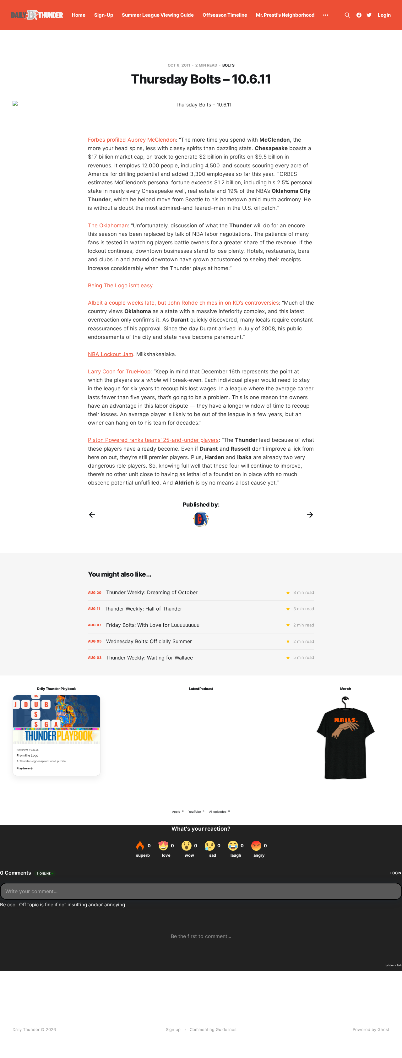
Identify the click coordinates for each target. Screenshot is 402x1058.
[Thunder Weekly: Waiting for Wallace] (201, 658)
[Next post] (310, 514)
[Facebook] (358, 15)
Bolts (228, 65)
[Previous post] (92, 514)
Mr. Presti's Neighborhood (285, 15)
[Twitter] (369, 15)
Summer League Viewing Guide (158, 15)
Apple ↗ (178, 811)
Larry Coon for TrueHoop (119, 371)
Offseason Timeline (225, 15)
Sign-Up (103, 15)
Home (78, 15)
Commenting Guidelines (213, 1029)
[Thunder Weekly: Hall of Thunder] (201, 609)
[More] (325, 15)
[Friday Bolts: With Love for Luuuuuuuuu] (201, 625)
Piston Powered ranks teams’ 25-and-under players (153, 440)
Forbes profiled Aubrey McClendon (132, 140)
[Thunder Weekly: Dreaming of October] (201, 592)
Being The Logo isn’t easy (120, 285)
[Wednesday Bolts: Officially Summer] (201, 641)
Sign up (173, 1029)
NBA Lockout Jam (110, 354)
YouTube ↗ (196, 811)
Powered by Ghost (371, 1029)
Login (384, 15)
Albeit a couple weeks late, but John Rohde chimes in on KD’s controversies (183, 303)
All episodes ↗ (219, 811)
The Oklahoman (108, 225)
